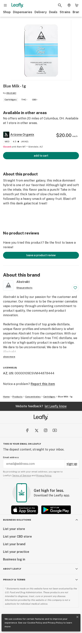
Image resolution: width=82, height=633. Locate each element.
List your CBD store (17, 536)
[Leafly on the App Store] (24, 509)
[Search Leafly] (60, 5)
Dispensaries (22, 12)
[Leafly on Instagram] (45, 430)
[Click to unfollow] (75, 287)
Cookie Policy (34, 622)
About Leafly (12, 568)
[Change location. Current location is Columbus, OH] (69, 5)
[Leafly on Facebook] (27, 430)
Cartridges (49, 396)
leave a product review (41, 255)
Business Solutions (17, 520)
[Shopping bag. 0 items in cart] (76, 5)
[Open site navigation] (5, 5)
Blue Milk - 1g (65, 396)
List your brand (14, 544)
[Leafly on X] (36, 430)
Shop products (24, 287)
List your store (14, 529)
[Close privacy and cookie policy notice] (77, 617)
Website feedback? (41, 406)
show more (9, 356)
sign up (72, 464)
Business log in (14, 559)
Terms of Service (21, 475)
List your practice (16, 552)
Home (6, 396)
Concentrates (33, 396)
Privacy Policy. (44, 475)
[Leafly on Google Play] (56, 509)
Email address (11, 457)
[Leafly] (17, 5)
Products (17, 396)
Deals (53, 12)
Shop (7, 12)
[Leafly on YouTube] (54, 430)
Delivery (41, 12)
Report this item (43, 384)
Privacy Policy (55, 622)
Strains (65, 12)
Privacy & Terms (14, 579)
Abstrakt (11, 93)
